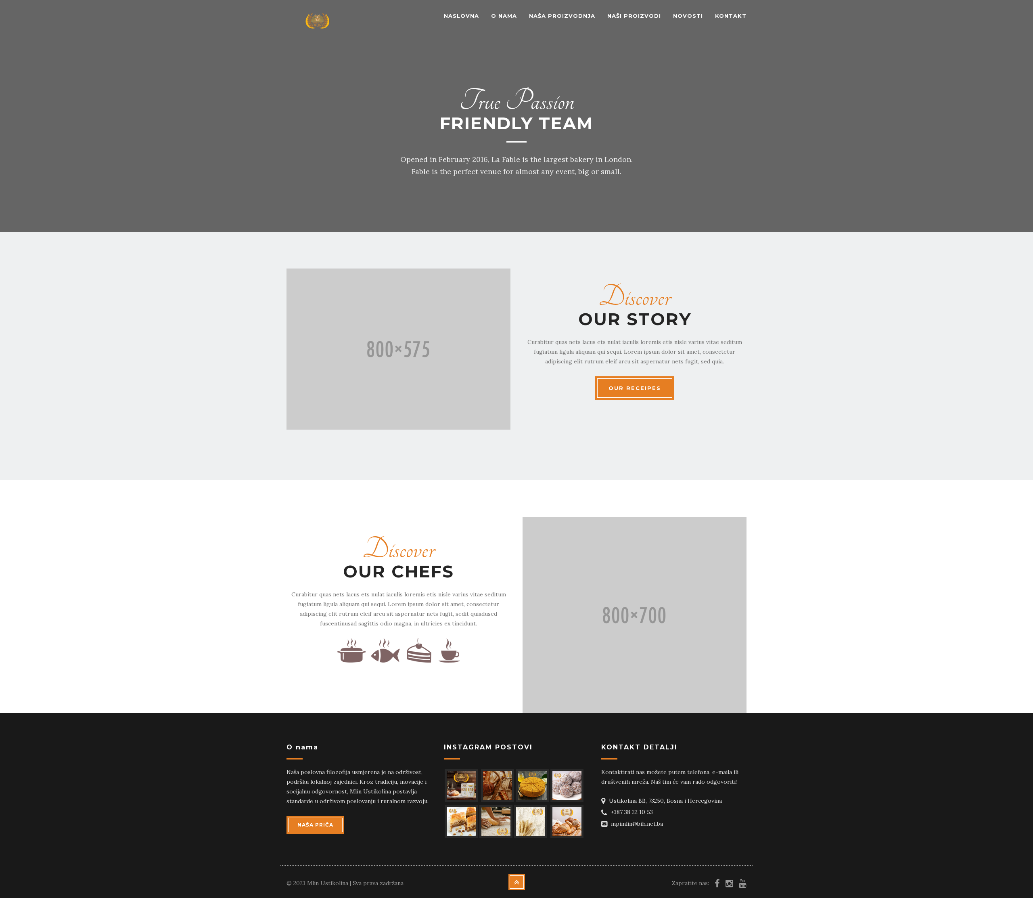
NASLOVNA (461, 16)
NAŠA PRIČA (315, 825)
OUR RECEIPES (635, 388)
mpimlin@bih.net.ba (637, 823)
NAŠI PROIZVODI (634, 16)
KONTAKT (731, 16)
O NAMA (504, 16)
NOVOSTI (688, 16)
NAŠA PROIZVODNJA (562, 16)
